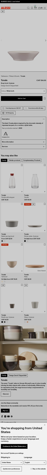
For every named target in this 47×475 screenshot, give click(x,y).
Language (28, 457)
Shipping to (5, 457)
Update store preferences (11, 469)
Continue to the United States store (14, 446)
